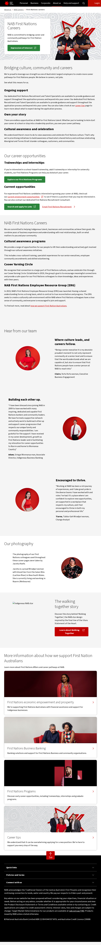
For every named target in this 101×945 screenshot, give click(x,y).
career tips (80, 105)
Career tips (14, 837)
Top (50, 857)
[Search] (83, 3)
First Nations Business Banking (26, 748)
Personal (24, 3)
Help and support (71, 3)
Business (34, 3)
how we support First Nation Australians (48, 305)
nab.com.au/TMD (76, 910)
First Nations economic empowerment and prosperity (40, 702)
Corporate (45, 3)
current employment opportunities (24, 196)
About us (57, 3)
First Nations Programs (21, 791)
